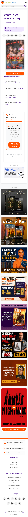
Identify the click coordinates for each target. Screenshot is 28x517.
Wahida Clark (10, 23)
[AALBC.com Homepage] (8, 2)
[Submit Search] (25, 6)
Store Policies (14, 467)
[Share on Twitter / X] (20, 35)
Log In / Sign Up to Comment (14, 145)
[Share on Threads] (12, 35)
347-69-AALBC (14, 488)
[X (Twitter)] (15, 498)
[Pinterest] (15, 503)
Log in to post (11, 119)
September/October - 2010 (13, 83)
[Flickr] (19, 503)
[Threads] (19, 498)
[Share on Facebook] (4, 35)
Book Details (15, 73)
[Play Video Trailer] (14, 407)
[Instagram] (4, 498)
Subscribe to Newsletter (14, 477)
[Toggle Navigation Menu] (25, 2)
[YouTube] (8, 498)
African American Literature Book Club (14, 513)
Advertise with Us (14, 480)
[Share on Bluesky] (16, 35)
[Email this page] (24, 35)
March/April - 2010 (10, 97)
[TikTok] (8, 503)
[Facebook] (12, 498)
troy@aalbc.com (15, 485)
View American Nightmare (15, 429)
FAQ (14, 483)
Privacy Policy (14, 464)
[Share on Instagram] (8, 35)
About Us (14, 462)
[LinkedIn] (12, 503)
